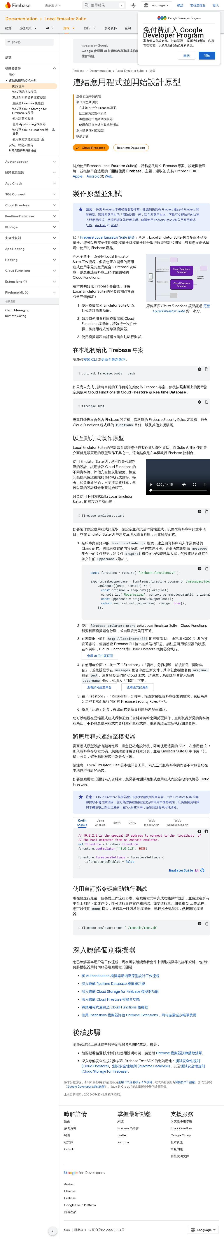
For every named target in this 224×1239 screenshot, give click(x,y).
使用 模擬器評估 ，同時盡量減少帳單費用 (139, 1015)
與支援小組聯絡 (181, 1121)
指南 (67, 1121)
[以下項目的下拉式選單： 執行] (95, 28)
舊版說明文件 (180, 1156)
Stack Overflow (181, 1128)
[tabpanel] (141, 853)
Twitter (122, 1135)
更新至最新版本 (113, 359)
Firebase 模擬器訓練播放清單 (179, 1053)
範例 (128, 28)
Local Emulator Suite (65, 19)
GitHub (69, 1149)
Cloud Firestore (93, 148)
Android (93, 176)
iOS (89, 225)
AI (47, 28)
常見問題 (177, 1149)
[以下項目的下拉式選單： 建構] (75, 28)
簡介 (107, 237)
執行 (87, 28)
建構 (66, 28)
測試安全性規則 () (141, 1066)
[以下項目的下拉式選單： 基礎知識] (37, 28)
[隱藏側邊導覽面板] (52, 1231)
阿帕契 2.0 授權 (185, 1082)
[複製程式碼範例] (206, 369)
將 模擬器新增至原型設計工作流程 (120, 976)
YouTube (123, 1142)
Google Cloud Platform (80, 1205)
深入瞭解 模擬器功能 (113, 984)
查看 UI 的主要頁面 (100, 656)
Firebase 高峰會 (128, 1128)
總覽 (8, 28)
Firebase (78, 71)
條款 (67, 1230)
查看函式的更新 (137, 687)
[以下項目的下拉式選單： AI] (54, 28)
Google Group (181, 1135)
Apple (77, 176)
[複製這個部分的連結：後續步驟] (105, 1033)
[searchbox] (29, 42)
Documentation (21, 19)
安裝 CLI (90, 359)
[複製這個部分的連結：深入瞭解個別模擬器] (140, 950)
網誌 (180, 5)
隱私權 (79, 1230)
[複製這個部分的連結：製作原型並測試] (126, 194)
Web (108, 176)
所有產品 (70, 1212)
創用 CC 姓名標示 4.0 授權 (135, 1082)
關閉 (187, 56)
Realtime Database (131, 148)
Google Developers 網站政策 (86, 1087)
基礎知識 (25, 28)
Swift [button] (117, 823)
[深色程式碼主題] (199, 369)
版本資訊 (177, 1142)
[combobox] (104, 5)
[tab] (82, 822)
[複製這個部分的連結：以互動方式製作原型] (128, 438)
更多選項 (51, 5)
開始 (207, 56)
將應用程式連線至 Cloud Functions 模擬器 (115, 1007)
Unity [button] (132, 823)
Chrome (69, 1191)
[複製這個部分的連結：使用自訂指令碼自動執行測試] (151, 889)
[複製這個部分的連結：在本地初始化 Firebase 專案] (148, 350)
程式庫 (68, 1142)
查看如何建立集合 (99, 687)
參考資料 (111, 28)
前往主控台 (198, 5)
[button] (26, 68)
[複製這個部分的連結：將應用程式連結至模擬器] (139, 737)
